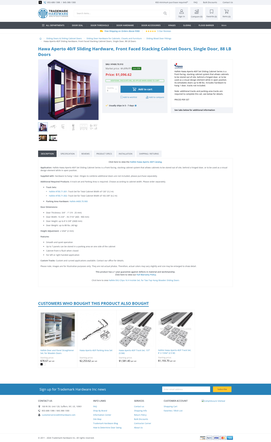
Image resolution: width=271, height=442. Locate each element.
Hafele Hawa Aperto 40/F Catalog (146, 162)
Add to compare (156, 97)
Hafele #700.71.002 (58, 195)
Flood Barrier (206, 25)
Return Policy (140, 415)
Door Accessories (151, 25)
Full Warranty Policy (146, 274)
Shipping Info (140, 410)
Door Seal (77, 25)
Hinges (172, 25)
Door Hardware (125, 25)
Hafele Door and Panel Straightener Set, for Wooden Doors (57, 351)
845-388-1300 (69, 2)
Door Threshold (100, 25)
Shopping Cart (170, 406)
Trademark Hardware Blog (105, 423)
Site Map (97, 419)
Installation (125, 153)
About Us (138, 427)
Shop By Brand (100, 410)
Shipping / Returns (149, 153)
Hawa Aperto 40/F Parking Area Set (96, 350)
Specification (68, 153)
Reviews (85, 153)
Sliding (187, 25)
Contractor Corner (142, 423)
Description (47, 153)
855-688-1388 (53, 2)
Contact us (139, 406)
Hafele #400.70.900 (79, 201)
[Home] (53, 13)
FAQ (95, 406)
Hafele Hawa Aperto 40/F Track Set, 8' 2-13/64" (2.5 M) (174, 351)
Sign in (181, 16)
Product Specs (104, 153)
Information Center (102, 415)
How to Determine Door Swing (107, 427)
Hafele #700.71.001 (58, 191)
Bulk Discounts (141, 419)
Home (41, 38)
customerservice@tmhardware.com (58, 415)
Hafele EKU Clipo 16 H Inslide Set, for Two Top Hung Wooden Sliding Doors (144, 280)
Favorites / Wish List (173, 410)
